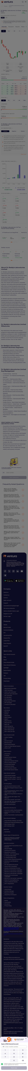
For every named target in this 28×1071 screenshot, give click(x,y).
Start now (14, 1068)
